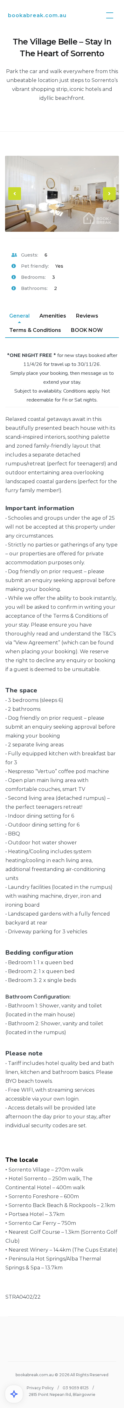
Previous (15, 199)
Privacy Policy (40, 1387)
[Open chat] (14, 1394)
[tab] (19, 316)
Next (110, 199)
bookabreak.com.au (37, 15)
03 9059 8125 (76, 1387)
